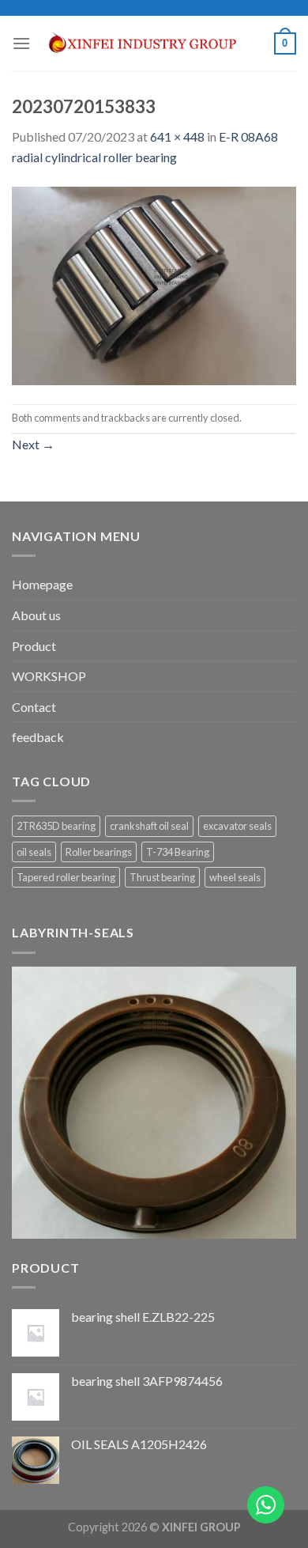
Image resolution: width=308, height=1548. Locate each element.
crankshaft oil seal (149, 825)
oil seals (34, 852)
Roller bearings (99, 852)
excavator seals (237, 825)
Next (33, 444)
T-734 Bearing (177, 852)
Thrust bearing (162, 877)
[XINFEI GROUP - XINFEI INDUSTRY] (152, 43)
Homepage (42, 584)
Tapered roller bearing (66, 877)
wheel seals (235, 877)
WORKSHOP (49, 675)
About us (36, 615)
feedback (38, 736)
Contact (34, 706)
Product (34, 645)
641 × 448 (177, 136)
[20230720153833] (154, 283)
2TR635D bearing (56, 825)
